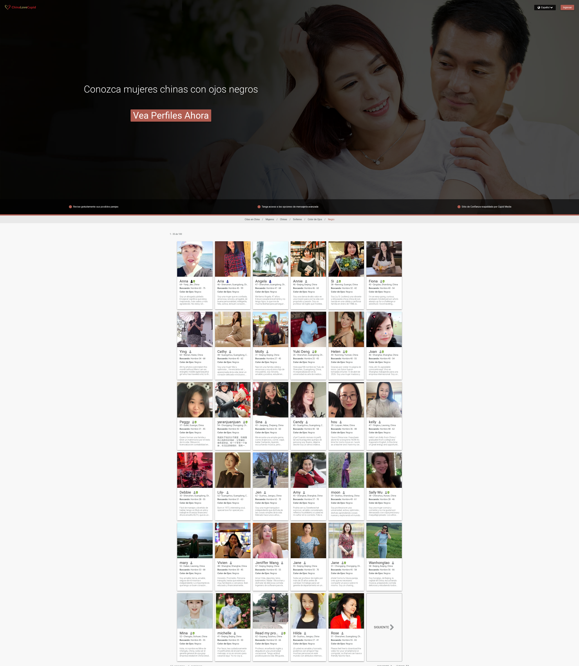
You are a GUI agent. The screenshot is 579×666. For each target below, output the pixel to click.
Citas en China (252, 219)
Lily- (220, 492)
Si (332, 281)
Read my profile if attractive (267, 633)
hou (334, 422)
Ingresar (567, 7)
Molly (259, 352)
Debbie (185, 492)
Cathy (222, 352)
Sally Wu (376, 492)
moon (335, 492)
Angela (261, 281)
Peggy (185, 422)
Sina (258, 422)
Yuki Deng (301, 352)
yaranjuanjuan (229, 422)
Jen (258, 492)
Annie (298, 281)
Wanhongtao (379, 563)
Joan (373, 352)
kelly (372, 422)
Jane (297, 563)
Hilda (297, 633)
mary (184, 563)
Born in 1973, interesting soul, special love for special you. (231, 509)
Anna (184, 281)
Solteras (297, 219)
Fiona (373, 281)
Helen (335, 352)
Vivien (222, 563)
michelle (224, 633)
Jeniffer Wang (267, 563)
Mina (184, 633)
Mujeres (270, 219)
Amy (297, 492)
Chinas (283, 219)
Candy (298, 422)
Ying (183, 352)
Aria (220, 281)
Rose (335, 633)
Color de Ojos (315, 219)
